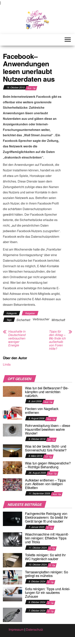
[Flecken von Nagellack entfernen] (12, 413)
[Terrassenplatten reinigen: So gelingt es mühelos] (12, 577)
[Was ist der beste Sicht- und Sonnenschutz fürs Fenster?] (12, 450)
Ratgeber (30, 313)
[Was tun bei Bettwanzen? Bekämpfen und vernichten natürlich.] (12, 391)
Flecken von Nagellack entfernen (41, 410)
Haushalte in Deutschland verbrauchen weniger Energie (17, 338)
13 (46, 456)
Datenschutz (34, 629)
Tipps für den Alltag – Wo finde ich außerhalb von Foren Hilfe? (57, 340)
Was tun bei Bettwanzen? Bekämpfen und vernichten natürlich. (47, 391)
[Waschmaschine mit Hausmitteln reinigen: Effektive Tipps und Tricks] (12, 539)
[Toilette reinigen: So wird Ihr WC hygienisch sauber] (12, 560)
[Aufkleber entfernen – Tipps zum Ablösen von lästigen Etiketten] (12, 484)
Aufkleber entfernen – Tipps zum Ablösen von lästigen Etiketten (45, 484)
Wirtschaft (58, 320)
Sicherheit (23, 320)
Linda (7, 364)
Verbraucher (40, 319)
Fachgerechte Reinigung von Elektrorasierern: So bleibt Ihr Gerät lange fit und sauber (46, 517)
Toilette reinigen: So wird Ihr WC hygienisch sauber (45, 556)
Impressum (16, 629)
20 (49, 439)
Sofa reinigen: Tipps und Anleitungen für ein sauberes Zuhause (47, 592)
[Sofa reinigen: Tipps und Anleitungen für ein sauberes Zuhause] (12, 593)
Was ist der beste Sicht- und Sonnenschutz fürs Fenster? (46, 448)
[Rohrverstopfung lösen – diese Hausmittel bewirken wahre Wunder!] (12, 429)
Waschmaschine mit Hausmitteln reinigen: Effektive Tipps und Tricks (47, 538)
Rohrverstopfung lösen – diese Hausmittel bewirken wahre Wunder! (47, 429)
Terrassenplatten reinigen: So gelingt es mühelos (46, 573)
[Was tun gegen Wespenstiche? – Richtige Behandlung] (12, 467)
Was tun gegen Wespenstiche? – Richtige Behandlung (48, 464)
